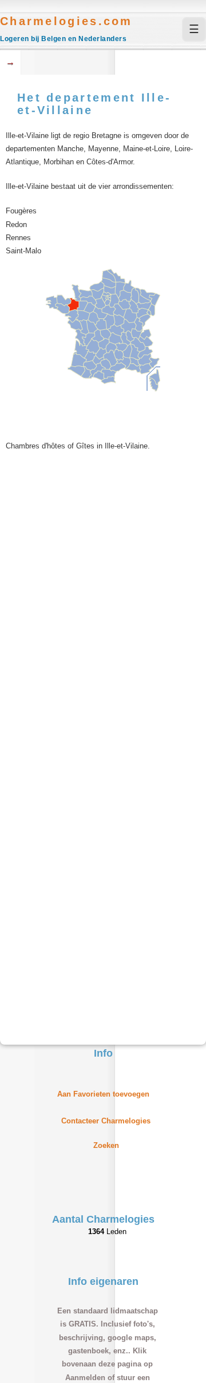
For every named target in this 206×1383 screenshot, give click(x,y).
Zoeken (106, 1145)
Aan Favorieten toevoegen (103, 1094)
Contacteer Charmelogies (105, 1121)
